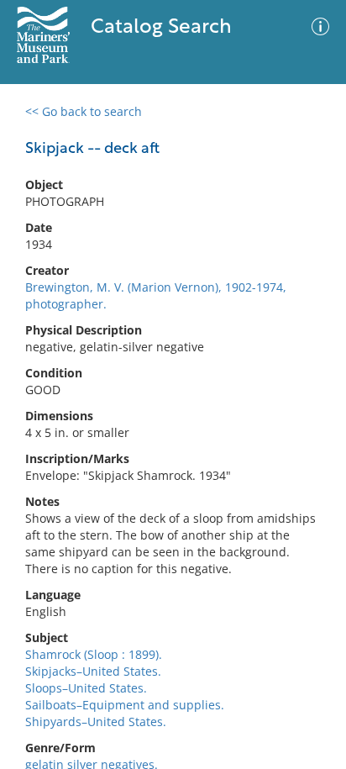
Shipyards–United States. (95, 721)
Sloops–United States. (86, 688)
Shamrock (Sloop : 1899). (93, 654)
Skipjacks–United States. (93, 671)
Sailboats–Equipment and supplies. (124, 705)
